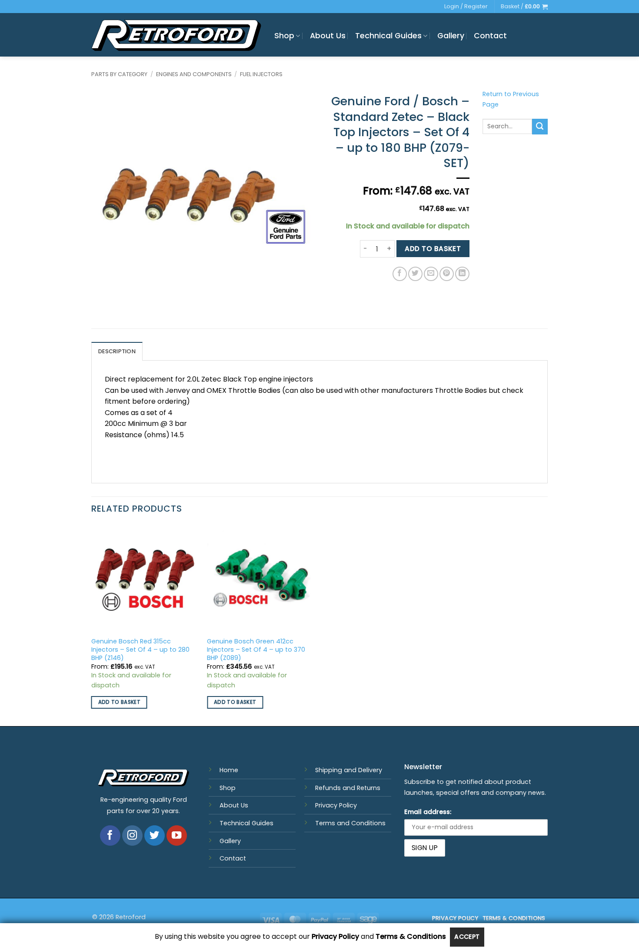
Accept (467, 936)
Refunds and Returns (347, 788)
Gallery (450, 35)
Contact (490, 35)
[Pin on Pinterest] (446, 274)
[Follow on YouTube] (176, 835)
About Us (328, 35)
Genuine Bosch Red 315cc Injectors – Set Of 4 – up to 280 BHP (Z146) (140, 649)
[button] (524, 6)
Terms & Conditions (411, 937)
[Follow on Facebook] (110, 835)
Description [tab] (117, 351)
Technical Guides (388, 35)
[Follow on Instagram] (132, 835)
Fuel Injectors (261, 74)
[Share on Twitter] (415, 274)
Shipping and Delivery (348, 770)
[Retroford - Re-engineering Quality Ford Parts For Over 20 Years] (176, 35)
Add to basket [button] (119, 702)
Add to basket (433, 248)
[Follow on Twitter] (154, 835)
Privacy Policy (336, 805)
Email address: (427, 811)
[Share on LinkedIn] (462, 274)
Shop (284, 35)
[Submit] (540, 126)
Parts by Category (119, 74)
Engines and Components (194, 74)
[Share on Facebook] (400, 274)
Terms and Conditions (350, 823)
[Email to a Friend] (431, 274)
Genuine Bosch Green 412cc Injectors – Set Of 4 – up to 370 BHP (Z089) (256, 649)
